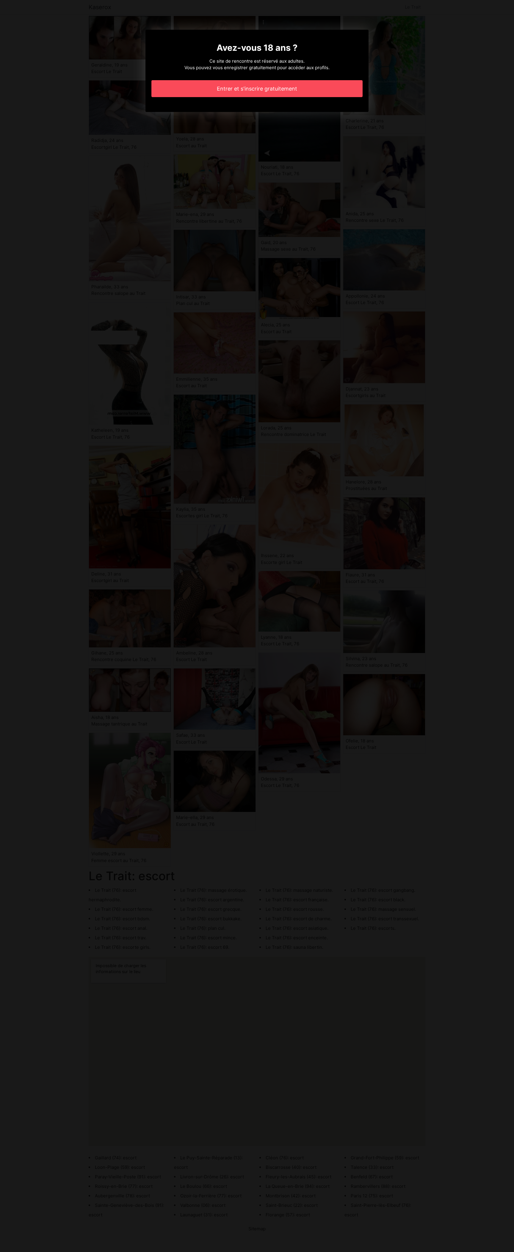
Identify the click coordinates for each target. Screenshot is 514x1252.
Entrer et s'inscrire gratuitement (257, 89)
